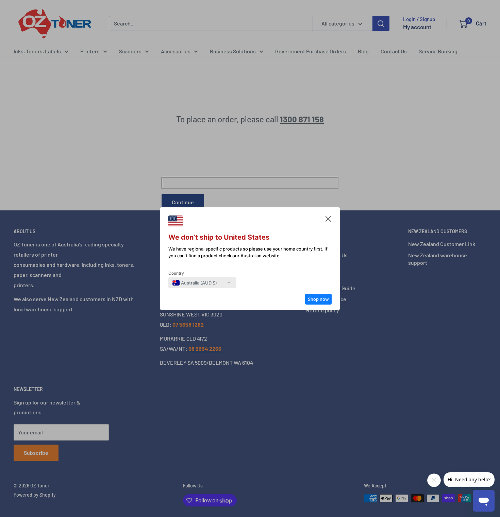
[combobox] (194, 282)
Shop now (318, 299)
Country (176, 273)
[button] (328, 221)
